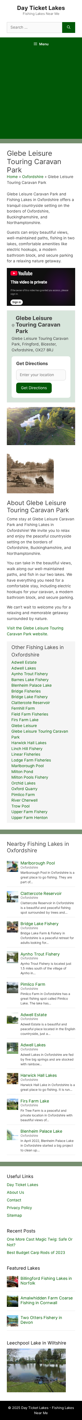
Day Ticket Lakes (41, 8)
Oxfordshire (33, 176)
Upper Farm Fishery (29, 811)
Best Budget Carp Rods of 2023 (36, 1252)
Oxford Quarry (24, 789)
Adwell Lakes (23, 668)
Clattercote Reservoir (30, 702)
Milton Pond (22, 771)
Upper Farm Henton (29, 817)
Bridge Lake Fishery (29, 697)
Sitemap (14, 1215)
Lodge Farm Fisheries (31, 760)
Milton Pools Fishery (29, 777)
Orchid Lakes (23, 783)
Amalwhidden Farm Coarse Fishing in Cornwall (46, 1300)
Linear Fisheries (25, 754)
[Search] (68, 27)
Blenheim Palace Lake (31, 685)
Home (12, 176)
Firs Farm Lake (24, 720)
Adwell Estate (24, 662)
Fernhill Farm (23, 708)
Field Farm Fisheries (29, 714)
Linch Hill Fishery (26, 748)
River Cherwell (24, 800)
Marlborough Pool (27, 766)
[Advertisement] (41, 96)
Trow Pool (20, 806)
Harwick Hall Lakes (28, 743)
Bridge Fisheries (26, 691)
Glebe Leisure (24, 725)
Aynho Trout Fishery (29, 674)
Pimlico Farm (23, 794)
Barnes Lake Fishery (30, 679)
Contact (14, 1200)
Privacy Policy (19, 1207)
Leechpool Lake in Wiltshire (36, 1343)
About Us (15, 1192)
